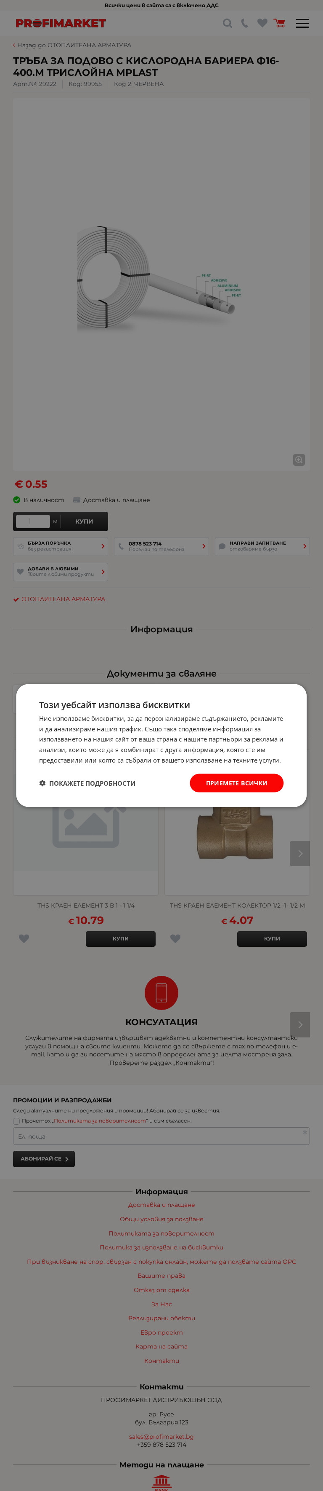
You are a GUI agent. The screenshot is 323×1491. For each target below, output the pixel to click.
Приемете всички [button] (237, 783)
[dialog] (161, 745)
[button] (87, 783)
